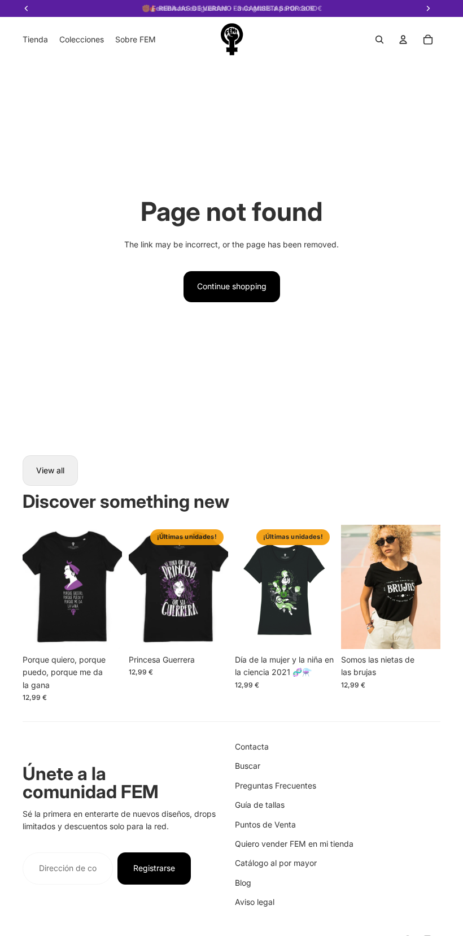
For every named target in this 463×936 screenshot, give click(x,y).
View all (50, 470)
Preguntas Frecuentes (275, 785)
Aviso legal (254, 902)
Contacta (252, 746)
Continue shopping (232, 286)
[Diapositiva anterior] (31, 586)
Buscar (247, 765)
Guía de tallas (260, 804)
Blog (243, 882)
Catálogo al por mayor (276, 863)
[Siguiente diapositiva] (113, 586)
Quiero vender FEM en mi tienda (294, 843)
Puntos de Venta (265, 824)
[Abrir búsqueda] (379, 39)
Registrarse (154, 868)
